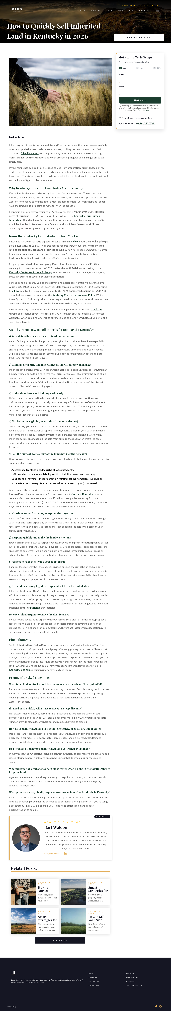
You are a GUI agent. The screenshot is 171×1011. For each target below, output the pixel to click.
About (109, 10)
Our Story (130, 973)
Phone (121, 86)
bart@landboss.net (52, 853)
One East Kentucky (82, 494)
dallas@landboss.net (129, 5)
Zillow (15, 290)
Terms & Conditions (134, 985)
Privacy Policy (94, 985)
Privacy (146, 110)
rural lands (34, 607)
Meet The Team (132, 977)
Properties (95, 10)
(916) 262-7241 (144, 5)
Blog (131, 10)
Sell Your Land (94, 981)
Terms (140, 110)
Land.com (74, 241)
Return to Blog (139, 38)
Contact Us (144, 10)
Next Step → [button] (140, 100)
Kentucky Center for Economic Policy (30, 272)
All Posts (60, 941)
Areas (120, 10)
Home (82, 10)
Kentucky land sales (20, 669)
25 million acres (30, 153)
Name (121, 74)
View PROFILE (102, 816)
